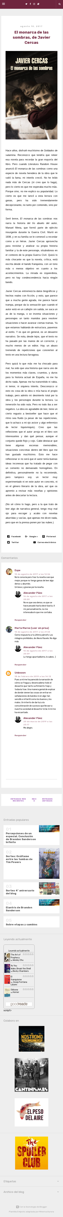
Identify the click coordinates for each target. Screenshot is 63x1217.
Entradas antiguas (47, 800)
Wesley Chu (18, 960)
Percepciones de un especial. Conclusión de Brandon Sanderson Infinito (21, 838)
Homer (16, 992)
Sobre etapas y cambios (22, 924)
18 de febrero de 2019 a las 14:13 (33, 676)
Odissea (14, 989)
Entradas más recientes (18, 800)
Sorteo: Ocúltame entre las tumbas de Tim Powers (19, 859)
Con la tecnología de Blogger (33, 1207)
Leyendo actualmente (19, 951)
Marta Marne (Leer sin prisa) (32, 628)
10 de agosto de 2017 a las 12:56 (32, 574)
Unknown (20, 672)
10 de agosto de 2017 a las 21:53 (32, 632)
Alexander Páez (32, 592)
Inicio (34, 800)
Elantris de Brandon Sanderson (19, 909)
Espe (17, 570)
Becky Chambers (21, 971)
